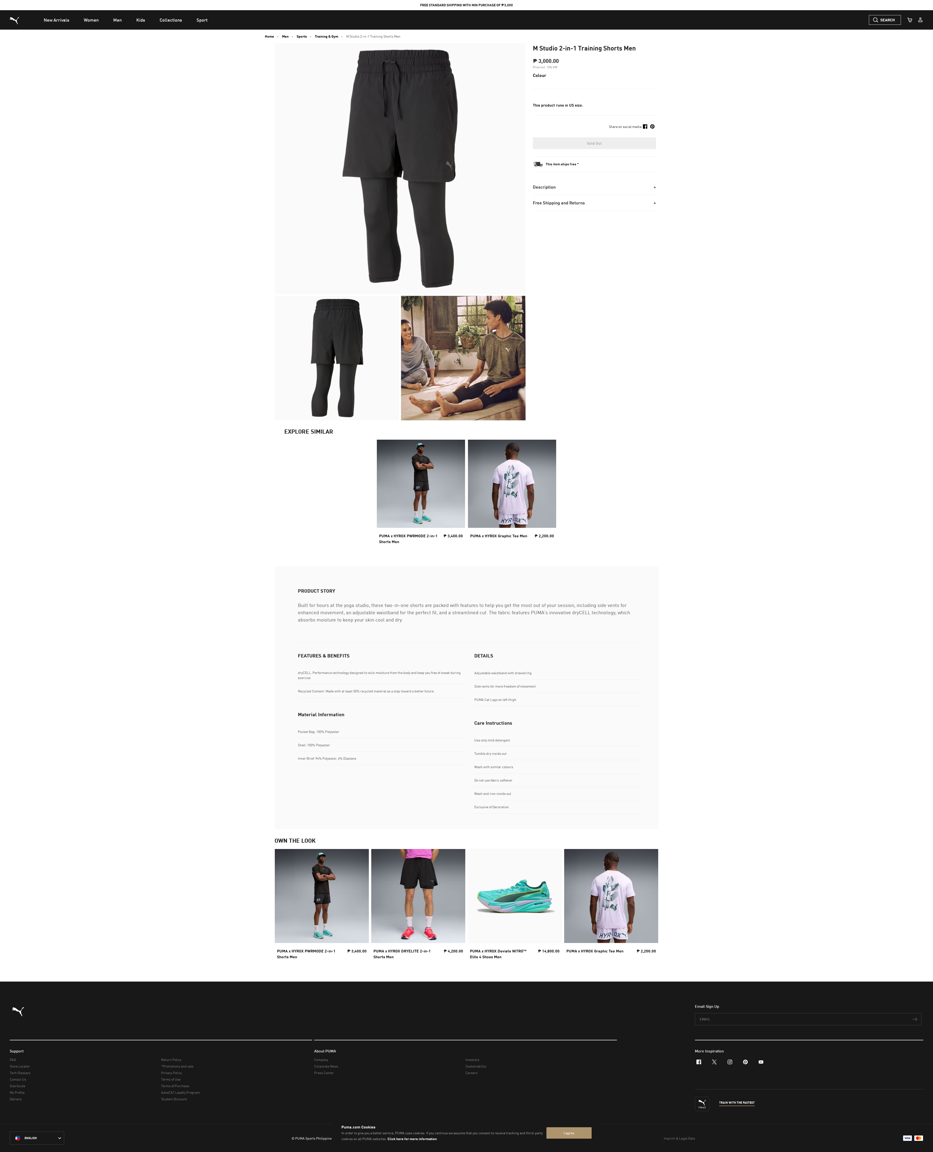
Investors (472, 1060)
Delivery (16, 1099)
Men (285, 36)
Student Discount (174, 1099)
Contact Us (18, 1079)
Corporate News (326, 1066)
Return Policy (171, 1060)
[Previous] (282, 905)
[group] (322, 905)
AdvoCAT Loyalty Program (180, 1092)
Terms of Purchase (175, 1086)
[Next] (650, 905)
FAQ (13, 1060)
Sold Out (594, 143)
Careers (471, 1073)
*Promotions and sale (177, 1066)
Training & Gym (326, 36)
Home (269, 36)
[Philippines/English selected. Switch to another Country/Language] (37, 1138)
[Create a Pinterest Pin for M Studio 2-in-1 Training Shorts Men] (652, 126)
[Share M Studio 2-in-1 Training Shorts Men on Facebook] (645, 126)
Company (321, 1060)
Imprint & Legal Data (679, 1138)
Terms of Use (171, 1079)
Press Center (324, 1073)
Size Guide (17, 1086)
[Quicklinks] (920, 20)
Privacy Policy (171, 1073)
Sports (302, 36)
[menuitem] (56, 20)
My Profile (17, 1092)
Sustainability (476, 1066)
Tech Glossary (20, 1073)
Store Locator (20, 1066)
